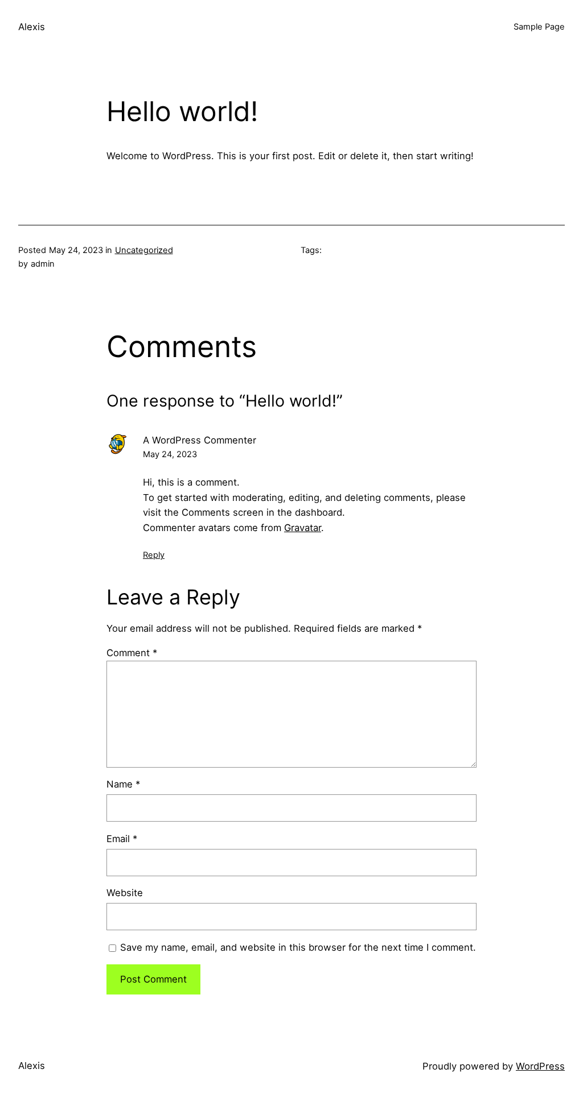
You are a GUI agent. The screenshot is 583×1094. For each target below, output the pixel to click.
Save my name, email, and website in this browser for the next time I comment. (298, 947)
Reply (154, 555)
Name (123, 784)
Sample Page (539, 27)
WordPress (540, 1066)
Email (121, 838)
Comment (131, 652)
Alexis (31, 26)
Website (124, 892)
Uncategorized (144, 250)
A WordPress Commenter (199, 440)
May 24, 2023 (170, 454)
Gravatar (302, 527)
